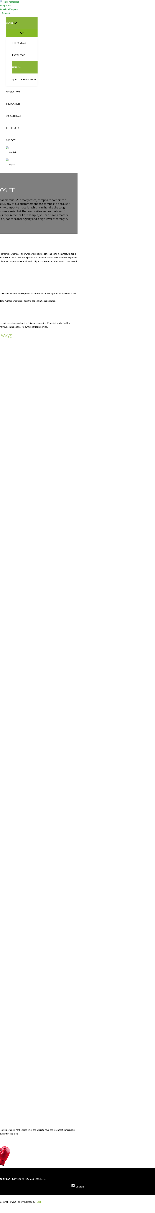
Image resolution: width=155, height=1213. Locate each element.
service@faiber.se (37, 1179)
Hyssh (38, 1201)
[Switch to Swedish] (22, 152)
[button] (15, 23)
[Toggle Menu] (22, 33)
